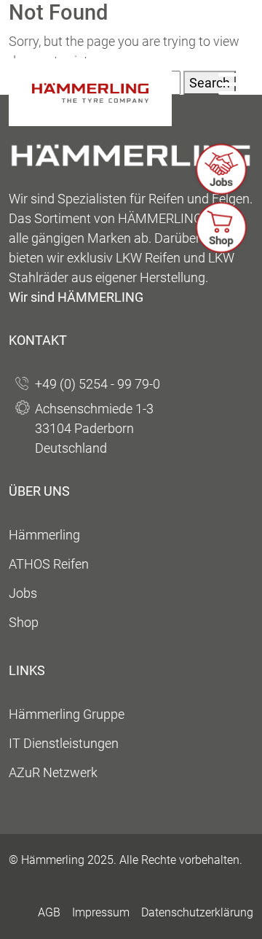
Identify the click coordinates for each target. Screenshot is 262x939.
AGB (49, 912)
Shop (24, 622)
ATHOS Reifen (49, 564)
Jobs (23, 593)
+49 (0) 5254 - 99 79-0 (97, 383)
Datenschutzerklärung (197, 912)
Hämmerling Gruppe (66, 714)
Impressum (101, 912)
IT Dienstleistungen (64, 743)
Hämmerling (44, 534)
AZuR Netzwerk (53, 772)
